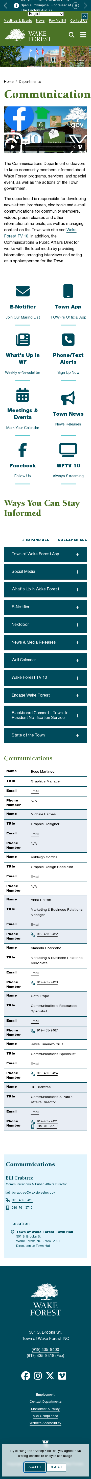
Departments (30, 82)
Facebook (25, 1375)
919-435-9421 (47, 1121)
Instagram (37, 1375)
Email (35, 791)
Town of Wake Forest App (35, 554)
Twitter (50, 1375)
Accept (35, 1467)
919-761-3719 (47, 1126)
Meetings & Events (18, 20)
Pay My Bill (57, 20)
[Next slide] (85, 5)
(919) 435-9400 (45, 1350)
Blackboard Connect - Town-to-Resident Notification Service (41, 715)
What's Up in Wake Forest (35, 589)
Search (71, 35)
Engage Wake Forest (31, 695)
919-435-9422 (47, 934)
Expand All (35, 540)
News (40, 20)
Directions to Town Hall (33, 1246)
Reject (56, 1467)
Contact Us (78, 20)
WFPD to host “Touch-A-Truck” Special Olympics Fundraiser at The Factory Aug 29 (46, 5)
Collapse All (70, 540)
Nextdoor (20, 625)
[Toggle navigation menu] (83, 35)
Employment (45, 1394)
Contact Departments (45, 1401)
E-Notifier (20, 607)
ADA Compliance (45, 1416)
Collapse (85, 16)
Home (9, 82)
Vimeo (62, 1375)
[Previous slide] (5, 5)
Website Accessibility (45, 1423)
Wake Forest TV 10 (29, 678)
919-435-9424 (47, 1073)
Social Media (23, 572)
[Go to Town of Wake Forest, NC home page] (28, 35)
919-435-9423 (47, 982)
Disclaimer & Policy (45, 1409)
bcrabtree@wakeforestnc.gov (33, 1192)
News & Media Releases (34, 642)
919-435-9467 (47, 1030)
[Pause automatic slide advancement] (75, 5)
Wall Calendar (24, 660)
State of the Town (28, 735)
